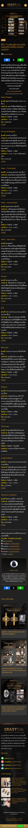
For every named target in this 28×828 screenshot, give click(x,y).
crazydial (10, 554)
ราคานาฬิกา (20, 818)
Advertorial (16, 820)
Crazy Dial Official (14, 551)
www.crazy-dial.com (14, 549)
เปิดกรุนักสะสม (9, 820)
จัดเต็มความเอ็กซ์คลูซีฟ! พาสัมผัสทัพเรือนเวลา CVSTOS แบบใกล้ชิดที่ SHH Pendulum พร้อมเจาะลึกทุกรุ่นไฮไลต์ (19, 801)
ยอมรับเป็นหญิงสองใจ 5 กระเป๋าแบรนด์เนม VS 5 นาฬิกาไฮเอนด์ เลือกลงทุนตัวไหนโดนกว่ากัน (14, 670)
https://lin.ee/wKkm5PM (14, 91)
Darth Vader (8, 54)
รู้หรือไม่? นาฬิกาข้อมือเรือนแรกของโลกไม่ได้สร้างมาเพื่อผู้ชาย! (13, 633)
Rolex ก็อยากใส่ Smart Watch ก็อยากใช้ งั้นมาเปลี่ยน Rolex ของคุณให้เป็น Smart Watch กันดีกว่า (14, 709)
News (20, 820)
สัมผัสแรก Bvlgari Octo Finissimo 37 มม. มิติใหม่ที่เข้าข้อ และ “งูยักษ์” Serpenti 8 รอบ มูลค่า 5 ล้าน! (19, 791)
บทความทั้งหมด (13, 818)
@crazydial (9, 541)
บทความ (3, 40)
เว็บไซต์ (3, 124)
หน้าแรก (7, 818)
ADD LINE (20, 826)
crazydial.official (15, 543)
